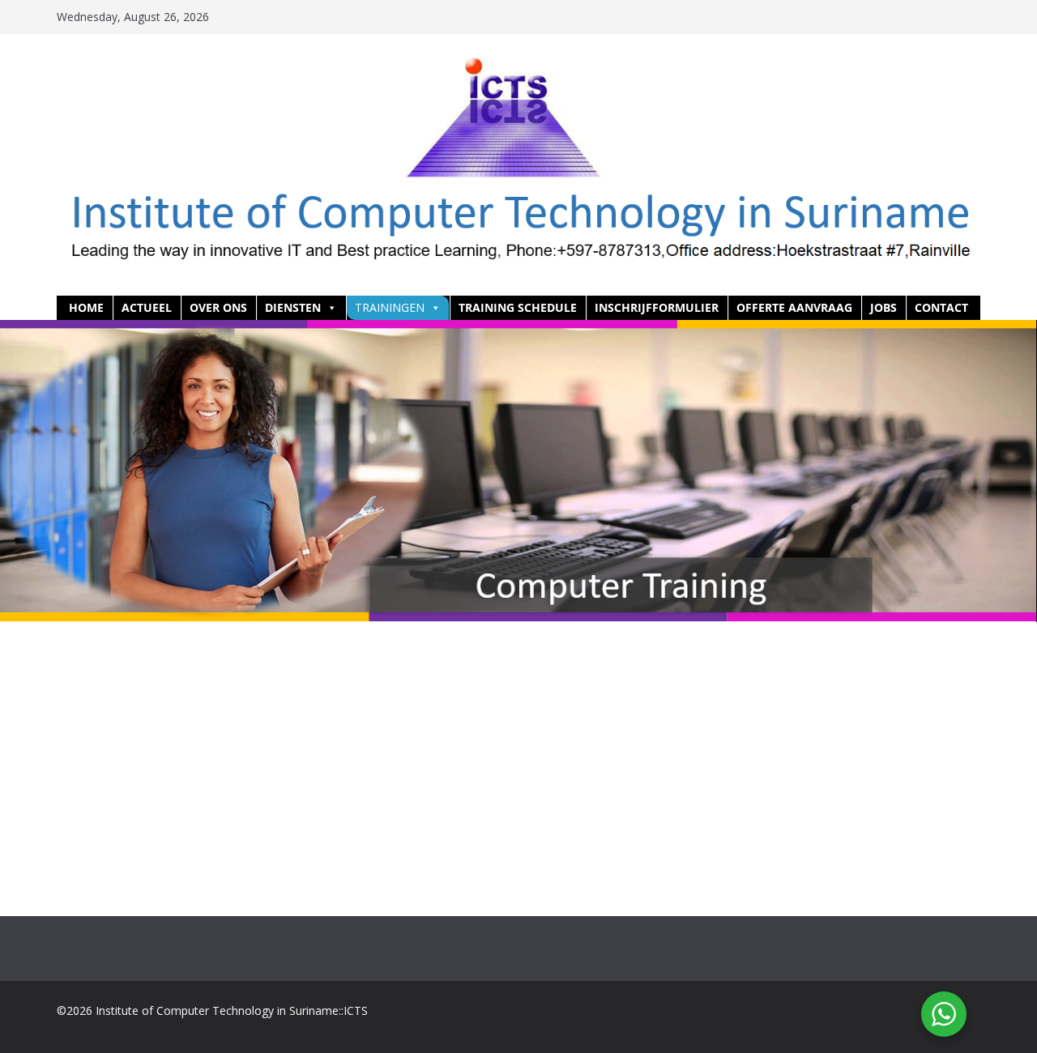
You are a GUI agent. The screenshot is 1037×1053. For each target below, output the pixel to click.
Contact (941, 307)
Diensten (293, 307)
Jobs (883, 307)
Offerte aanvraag (794, 307)
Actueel (147, 307)
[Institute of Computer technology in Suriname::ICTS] (518, 331)
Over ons (218, 307)
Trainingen (390, 307)
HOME (86, 307)
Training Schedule (518, 307)
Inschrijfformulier (657, 307)
